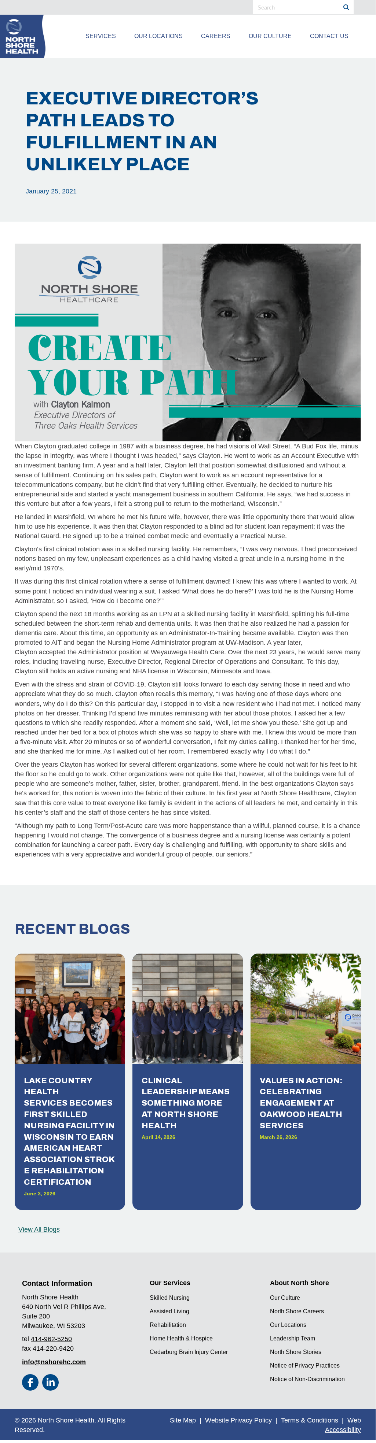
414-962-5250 (51, 1339)
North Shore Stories (295, 1352)
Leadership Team (292, 1338)
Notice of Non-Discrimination (307, 1379)
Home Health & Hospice (181, 1338)
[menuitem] (100, 36)
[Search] (346, 7)
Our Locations (288, 1325)
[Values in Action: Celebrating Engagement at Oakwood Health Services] (306, 1082)
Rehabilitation (168, 1325)
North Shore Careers (297, 1311)
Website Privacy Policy (238, 1420)
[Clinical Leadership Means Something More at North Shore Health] (187, 1082)
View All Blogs (39, 1229)
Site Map (183, 1420)
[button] (30, 1382)
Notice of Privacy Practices (305, 1365)
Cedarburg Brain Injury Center (189, 1352)
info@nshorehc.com (54, 1362)
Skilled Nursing (170, 1298)
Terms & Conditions (309, 1420)
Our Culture (285, 1298)
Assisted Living (169, 1311)
